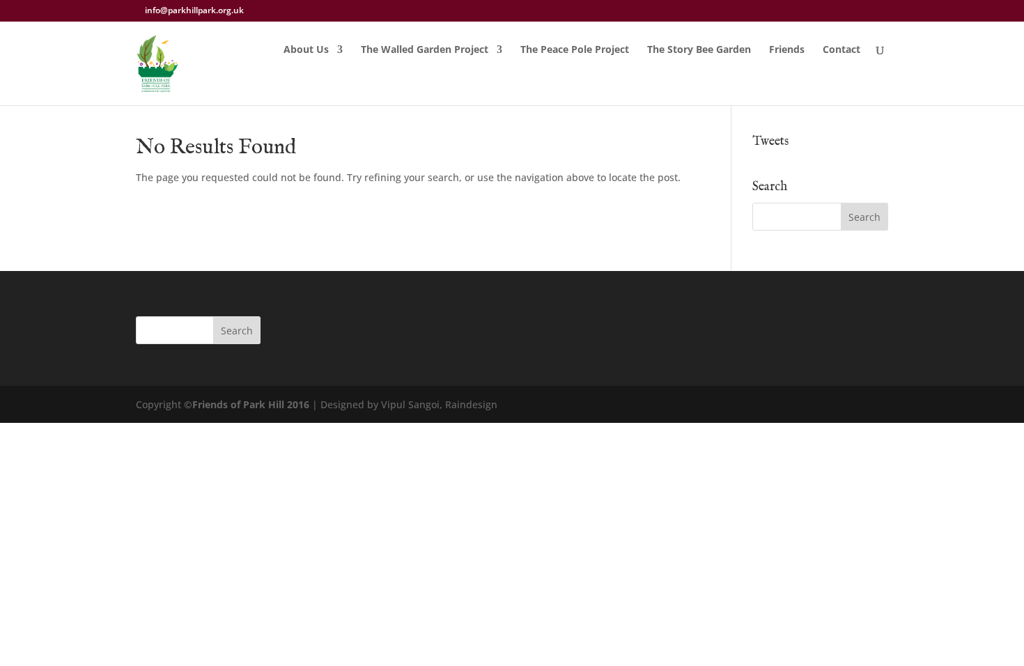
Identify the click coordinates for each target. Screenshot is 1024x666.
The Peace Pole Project (574, 50)
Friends (787, 50)
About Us (306, 50)
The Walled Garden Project (424, 50)
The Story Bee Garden (699, 50)
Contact (841, 50)
